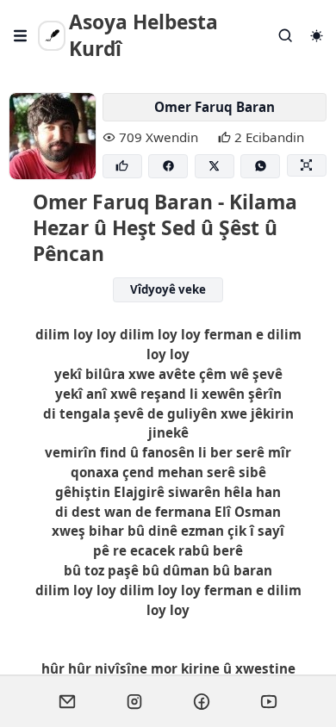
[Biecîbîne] (122, 166)
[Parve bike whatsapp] (260, 166)
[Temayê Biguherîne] (316, 35)
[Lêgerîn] (286, 35)
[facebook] (201, 701)
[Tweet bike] (214, 166)
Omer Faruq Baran (214, 106)
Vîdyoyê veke (168, 289)
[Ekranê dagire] (307, 165)
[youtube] (268, 701)
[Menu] (20, 35)
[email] (67, 701)
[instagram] (134, 701)
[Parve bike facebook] (168, 166)
